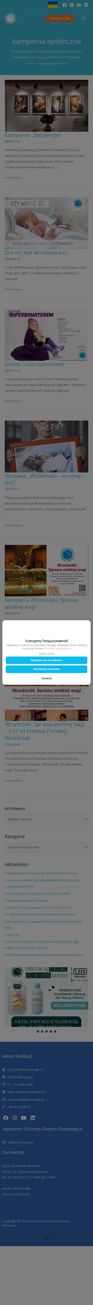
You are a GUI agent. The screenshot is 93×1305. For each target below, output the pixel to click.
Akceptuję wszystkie (46, 669)
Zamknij (46, 678)
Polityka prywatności (58, 648)
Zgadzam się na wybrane (46, 660)
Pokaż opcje (46, 653)
